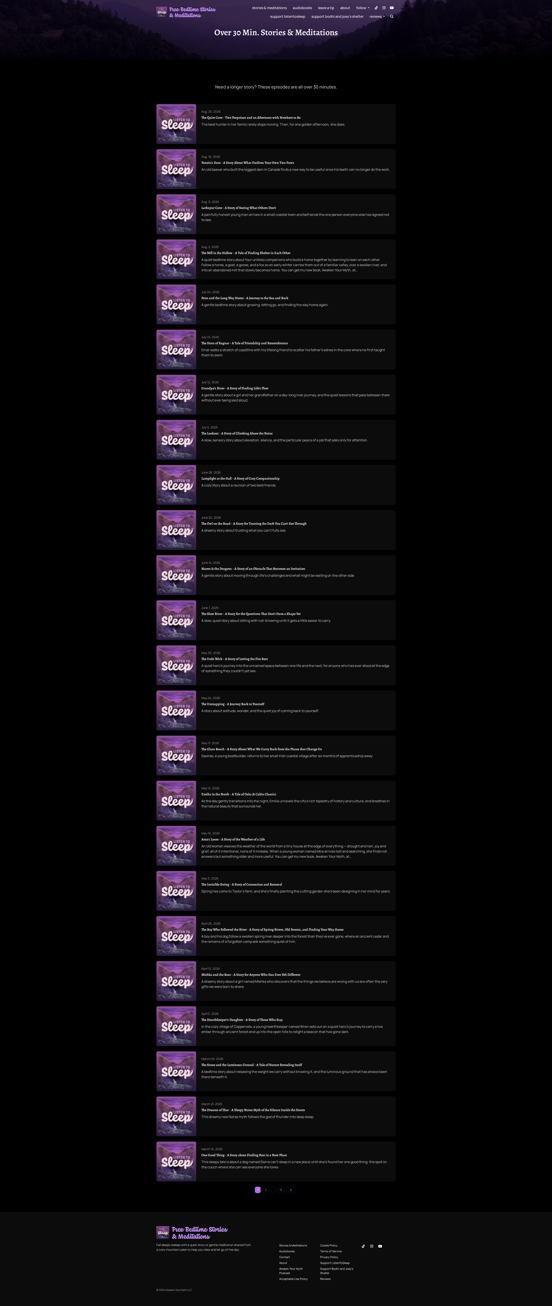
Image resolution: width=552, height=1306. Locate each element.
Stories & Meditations (269, 7)
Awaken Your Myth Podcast (291, 1271)
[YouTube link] (392, 7)
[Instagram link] (384, 7)
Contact (284, 1257)
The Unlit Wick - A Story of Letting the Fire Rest (234, 659)
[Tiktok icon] (363, 1246)
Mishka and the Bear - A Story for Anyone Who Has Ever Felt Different (250, 974)
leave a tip (326, 7)
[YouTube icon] (380, 1246)
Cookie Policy (328, 1245)
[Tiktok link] (376, 7)
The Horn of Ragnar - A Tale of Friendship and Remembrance (244, 343)
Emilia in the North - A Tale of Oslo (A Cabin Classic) (238, 794)
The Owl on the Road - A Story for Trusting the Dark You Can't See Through (254, 523)
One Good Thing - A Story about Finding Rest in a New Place (244, 1155)
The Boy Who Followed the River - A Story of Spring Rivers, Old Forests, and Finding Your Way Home (272, 929)
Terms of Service (331, 1251)
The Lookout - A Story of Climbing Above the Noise (237, 433)
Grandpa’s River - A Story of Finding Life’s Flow (234, 388)
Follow (361, 7)
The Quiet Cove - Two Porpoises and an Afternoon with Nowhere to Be (251, 117)
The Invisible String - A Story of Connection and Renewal (241, 884)
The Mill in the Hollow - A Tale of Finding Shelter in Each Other (245, 253)
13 (280, 1190)
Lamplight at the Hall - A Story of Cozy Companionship (240, 478)
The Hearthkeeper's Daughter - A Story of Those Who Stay (242, 1019)
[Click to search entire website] (392, 16)
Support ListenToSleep (287, 16)
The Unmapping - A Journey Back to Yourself (232, 704)
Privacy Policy (329, 1257)
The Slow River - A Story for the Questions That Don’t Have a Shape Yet (251, 613)
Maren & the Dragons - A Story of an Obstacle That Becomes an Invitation (253, 568)
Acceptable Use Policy (293, 1279)
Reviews (376, 16)
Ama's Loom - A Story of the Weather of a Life (233, 839)
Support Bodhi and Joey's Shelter (337, 16)
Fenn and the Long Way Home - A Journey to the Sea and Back (244, 298)
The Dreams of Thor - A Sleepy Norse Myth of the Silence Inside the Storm (253, 1110)
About (345, 7)
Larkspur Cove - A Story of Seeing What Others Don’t (238, 207)
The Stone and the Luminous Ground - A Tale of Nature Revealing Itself (251, 1065)
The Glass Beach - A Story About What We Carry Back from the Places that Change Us (261, 749)
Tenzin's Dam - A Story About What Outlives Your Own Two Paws (247, 162)
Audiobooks (302, 7)
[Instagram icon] (372, 1246)
